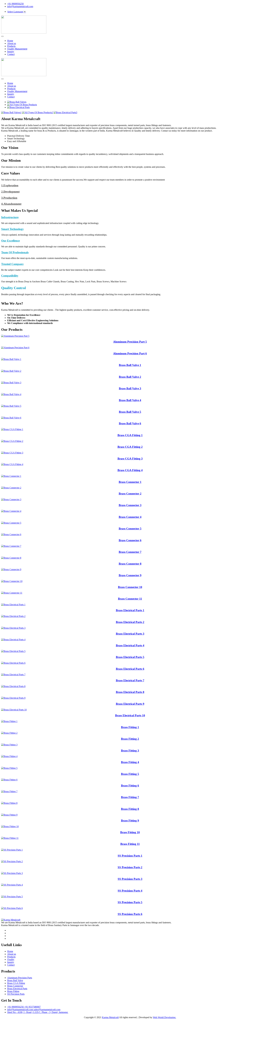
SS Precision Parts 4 (130, 890)
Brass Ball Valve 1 (130, 365)
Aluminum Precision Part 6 (130, 353)
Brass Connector (15, 986)
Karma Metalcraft (110, 1017)
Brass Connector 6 (130, 540)
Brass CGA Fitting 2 (130, 446)
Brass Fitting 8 (130, 809)
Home (10, 40)
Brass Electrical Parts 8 (130, 692)
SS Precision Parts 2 (130, 867)
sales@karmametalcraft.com (47, 1009)
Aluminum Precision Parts (19, 977)
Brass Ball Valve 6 (130, 423)
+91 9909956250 (15, 3)
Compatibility (9, 275)
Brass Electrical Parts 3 (130, 633)
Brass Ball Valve (15, 980)
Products (11, 46)
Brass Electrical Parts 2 (130, 622)
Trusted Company (12, 264)
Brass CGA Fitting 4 (130, 470)
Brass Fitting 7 (130, 797)
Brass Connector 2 (130, 493)
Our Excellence (10, 240)
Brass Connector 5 (130, 528)
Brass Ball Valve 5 (130, 411)
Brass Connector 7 (130, 552)
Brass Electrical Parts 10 (130, 715)
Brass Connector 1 (130, 482)
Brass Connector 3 (130, 505)
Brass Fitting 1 (130, 727)
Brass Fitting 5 (130, 774)
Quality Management (17, 49)
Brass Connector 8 (130, 563)
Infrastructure (10, 217)
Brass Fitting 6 (130, 785)
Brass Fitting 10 (130, 832)
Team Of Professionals (15, 252)
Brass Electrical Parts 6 (130, 668)
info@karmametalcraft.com (20, 6)
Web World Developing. (164, 1017)
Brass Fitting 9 (130, 820)
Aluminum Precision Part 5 (130, 341)
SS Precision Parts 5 (130, 902)
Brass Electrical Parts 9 (130, 703)
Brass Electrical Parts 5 (130, 657)
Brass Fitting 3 (130, 750)
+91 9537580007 (32, 1007)
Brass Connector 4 (130, 517)
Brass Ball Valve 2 (130, 376)
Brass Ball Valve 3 (130, 388)
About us (11, 43)
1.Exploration (9, 185)
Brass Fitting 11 (130, 843)
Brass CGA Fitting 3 (130, 458)
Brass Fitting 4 (130, 762)
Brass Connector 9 (130, 575)
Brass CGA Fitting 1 (130, 435)
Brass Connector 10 (130, 587)
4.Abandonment (11, 203)
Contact (11, 54)
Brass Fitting (13, 991)
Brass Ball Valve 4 (130, 400)
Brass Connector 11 (130, 598)
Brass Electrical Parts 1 (130, 610)
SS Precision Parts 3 (130, 878)
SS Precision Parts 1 (130, 855)
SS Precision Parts (16, 994)
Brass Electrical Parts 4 (130, 645)
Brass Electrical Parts (17, 988)
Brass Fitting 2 (130, 738)
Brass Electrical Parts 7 (130, 680)
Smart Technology (12, 229)
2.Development (10, 191)
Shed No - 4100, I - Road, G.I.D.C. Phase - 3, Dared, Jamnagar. (37, 1012)
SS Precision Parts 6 (130, 914)
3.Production (9, 197)
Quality (10, 959)
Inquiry (10, 51)
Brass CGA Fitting (16, 983)
